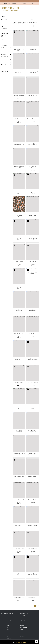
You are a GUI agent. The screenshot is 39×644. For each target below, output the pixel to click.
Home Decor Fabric (3, 36)
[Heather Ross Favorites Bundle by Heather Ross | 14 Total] (19, 348)
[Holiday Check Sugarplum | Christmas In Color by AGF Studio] (32, 299)
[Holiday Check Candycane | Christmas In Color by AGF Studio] (32, 324)
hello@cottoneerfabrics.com (12, 3)
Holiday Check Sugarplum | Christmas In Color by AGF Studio (32, 310)
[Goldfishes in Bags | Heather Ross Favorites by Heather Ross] (19, 443)
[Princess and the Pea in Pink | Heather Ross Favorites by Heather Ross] (32, 156)
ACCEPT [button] (24, 642)
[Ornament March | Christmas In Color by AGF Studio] (32, 204)
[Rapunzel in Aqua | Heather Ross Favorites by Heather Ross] (19, 156)
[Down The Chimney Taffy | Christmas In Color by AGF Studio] (32, 588)
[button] (36, 641)
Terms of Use (23, 629)
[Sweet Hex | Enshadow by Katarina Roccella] (32, 86)
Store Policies (9, 629)
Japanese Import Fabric (4, 42)
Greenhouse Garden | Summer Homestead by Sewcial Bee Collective (33, 407)
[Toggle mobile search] (36, 6)
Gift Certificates (4, 71)
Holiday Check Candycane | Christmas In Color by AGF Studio (32, 335)
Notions (5, 47)
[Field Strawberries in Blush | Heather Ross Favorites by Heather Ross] (19, 514)
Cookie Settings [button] (19, 642)
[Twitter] (23, 615)
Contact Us (9, 638)
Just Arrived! (5, 21)
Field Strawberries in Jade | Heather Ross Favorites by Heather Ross (32, 501)
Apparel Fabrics (4, 28)
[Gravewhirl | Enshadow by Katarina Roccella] (19, 420)
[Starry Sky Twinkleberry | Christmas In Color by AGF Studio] (19, 109)
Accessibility (23, 636)
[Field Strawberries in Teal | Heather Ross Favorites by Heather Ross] (19, 490)
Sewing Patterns (5, 52)
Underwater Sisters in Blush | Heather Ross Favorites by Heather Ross (19, 72)
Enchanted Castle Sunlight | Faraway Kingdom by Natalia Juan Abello (33, 550)
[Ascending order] (23, 26)
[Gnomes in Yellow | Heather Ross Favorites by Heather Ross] (32, 443)
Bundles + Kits (5, 31)
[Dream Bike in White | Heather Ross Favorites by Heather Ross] (19, 588)
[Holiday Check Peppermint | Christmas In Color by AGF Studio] (19, 324)
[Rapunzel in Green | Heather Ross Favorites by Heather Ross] (32, 133)
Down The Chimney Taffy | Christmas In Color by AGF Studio (32, 599)
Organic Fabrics (4, 45)
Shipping (8, 631)
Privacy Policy (23, 631)
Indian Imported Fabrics (4, 39)
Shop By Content (5, 64)
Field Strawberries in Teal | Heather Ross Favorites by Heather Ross (19, 501)
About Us (8, 636)
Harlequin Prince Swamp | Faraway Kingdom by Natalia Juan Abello (33, 359)
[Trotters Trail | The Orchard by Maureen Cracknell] (32, 61)
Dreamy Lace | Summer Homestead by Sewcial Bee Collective (32, 574)
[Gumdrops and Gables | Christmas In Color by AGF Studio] (19, 396)
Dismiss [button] (28, 1)
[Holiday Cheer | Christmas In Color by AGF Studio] (19, 299)
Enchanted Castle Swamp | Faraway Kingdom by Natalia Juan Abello (19, 550)
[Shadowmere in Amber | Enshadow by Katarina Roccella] (19, 133)
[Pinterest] (27, 615)
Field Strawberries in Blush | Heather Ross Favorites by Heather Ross (19, 525)
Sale (5, 69)
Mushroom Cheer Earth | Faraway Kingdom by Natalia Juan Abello (33, 263)
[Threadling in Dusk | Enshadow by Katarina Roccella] (19, 86)
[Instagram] (25, 615)
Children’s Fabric (4, 33)
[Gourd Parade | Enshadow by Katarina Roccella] (32, 420)
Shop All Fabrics (4, 19)
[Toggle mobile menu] (37, 6)
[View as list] (37, 26)
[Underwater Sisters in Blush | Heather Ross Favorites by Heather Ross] (19, 61)
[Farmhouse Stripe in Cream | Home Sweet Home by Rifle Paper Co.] (32, 514)
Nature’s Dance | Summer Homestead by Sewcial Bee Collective (32, 238)
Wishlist (8, 625)
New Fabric (23, 620)
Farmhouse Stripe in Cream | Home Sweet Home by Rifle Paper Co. (32, 525)
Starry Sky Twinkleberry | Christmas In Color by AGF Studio (19, 120)
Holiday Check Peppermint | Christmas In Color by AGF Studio (19, 335)
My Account (9, 620)
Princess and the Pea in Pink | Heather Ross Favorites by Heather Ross (33, 167)
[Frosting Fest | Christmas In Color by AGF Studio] (32, 467)
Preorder (3, 24)
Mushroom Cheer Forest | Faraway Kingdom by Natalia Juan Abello (19, 263)
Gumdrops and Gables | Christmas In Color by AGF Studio (19, 407)
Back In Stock (3, 26)
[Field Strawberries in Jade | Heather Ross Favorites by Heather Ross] (32, 490)
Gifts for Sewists (4, 49)
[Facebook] (21, 615)
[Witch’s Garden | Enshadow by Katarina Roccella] (32, 38)
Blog (7, 627)
